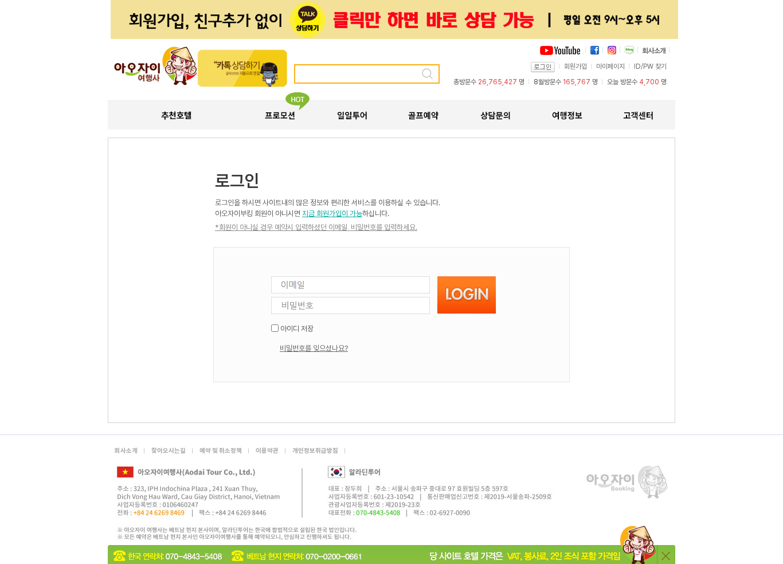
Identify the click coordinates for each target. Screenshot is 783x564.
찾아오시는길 (168, 451)
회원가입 (575, 66)
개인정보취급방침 (315, 451)
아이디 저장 (297, 328)
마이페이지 (610, 66)
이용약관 (267, 451)
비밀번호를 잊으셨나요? (314, 348)
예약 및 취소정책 (220, 451)
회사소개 (126, 451)
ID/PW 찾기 (650, 66)
